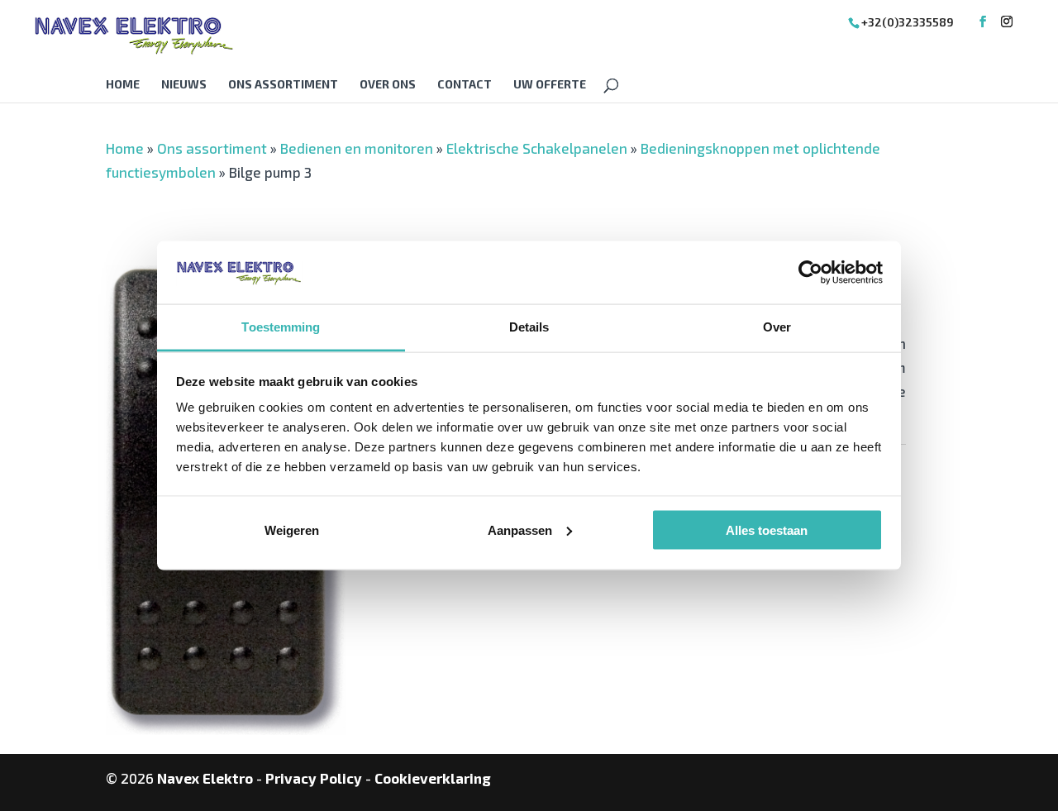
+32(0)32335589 (907, 22)
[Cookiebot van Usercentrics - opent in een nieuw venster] (810, 272)
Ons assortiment (283, 85)
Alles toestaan (767, 529)
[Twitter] (1007, 22)
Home (123, 85)
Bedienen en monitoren (356, 148)
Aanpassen (520, 529)
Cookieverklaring (432, 778)
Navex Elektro (205, 778)
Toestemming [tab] (280, 327)
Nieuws (184, 85)
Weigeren (291, 529)
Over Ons (388, 85)
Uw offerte (549, 85)
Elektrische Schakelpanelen (536, 148)
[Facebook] (983, 22)
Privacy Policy (313, 778)
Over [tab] (777, 327)
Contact (464, 85)
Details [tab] (529, 327)
